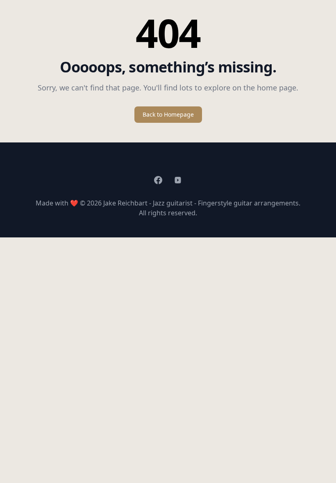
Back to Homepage (168, 114)
